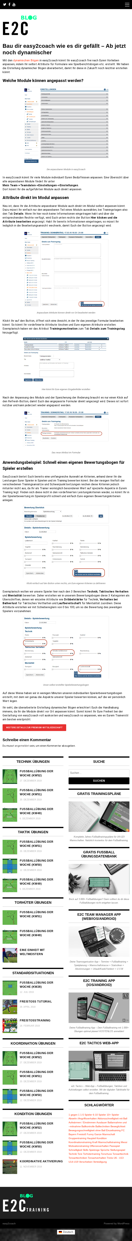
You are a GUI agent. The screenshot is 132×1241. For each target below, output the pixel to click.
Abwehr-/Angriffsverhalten (83, 1118)
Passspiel (114, 1146)
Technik (73, 1154)
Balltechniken (102, 1126)
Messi (124, 1142)
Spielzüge (94, 1150)
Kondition (102, 1138)
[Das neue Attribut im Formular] (66, 445)
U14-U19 (73, 1161)
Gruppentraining (77, 1138)
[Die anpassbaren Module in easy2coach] (66, 162)
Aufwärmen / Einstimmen (82, 1122)
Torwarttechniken (78, 1157)
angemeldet (22, 745)
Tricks (110, 1157)
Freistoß (81, 1134)
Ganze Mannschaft (104, 1134)
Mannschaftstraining (109, 1142)
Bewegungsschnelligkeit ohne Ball (87, 1130)
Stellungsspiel (117, 1150)
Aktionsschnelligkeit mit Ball (112, 1118)
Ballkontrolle (88, 1126)
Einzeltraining (113, 1130)
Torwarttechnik (120, 1154)
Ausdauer (101, 1122)
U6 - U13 (119, 1157)
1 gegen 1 (74, 1114)
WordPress (123, 1223)
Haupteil (91, 1138)
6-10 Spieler (99, 1114)
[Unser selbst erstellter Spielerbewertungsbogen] (66, 678)
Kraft (94, 1142)
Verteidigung (100, 1161)
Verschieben (85, 1161)
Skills (85, 1150)
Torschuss (106, 1154)
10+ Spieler (113, 1114)
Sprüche (104, 1150)
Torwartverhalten (97, 1157)
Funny (90, 1134)
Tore (80, 1154)
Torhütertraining (91, 1154)
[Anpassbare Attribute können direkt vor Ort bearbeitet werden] (66, 305)
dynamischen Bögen (26, 60)
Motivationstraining (79, 1146)
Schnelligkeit (75, 1150)
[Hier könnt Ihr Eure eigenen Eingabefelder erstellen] (66, 382)
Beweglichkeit (118, 1126)
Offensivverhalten (99, 1146)
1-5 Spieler (86, 1114)
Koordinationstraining (80, 1142)
